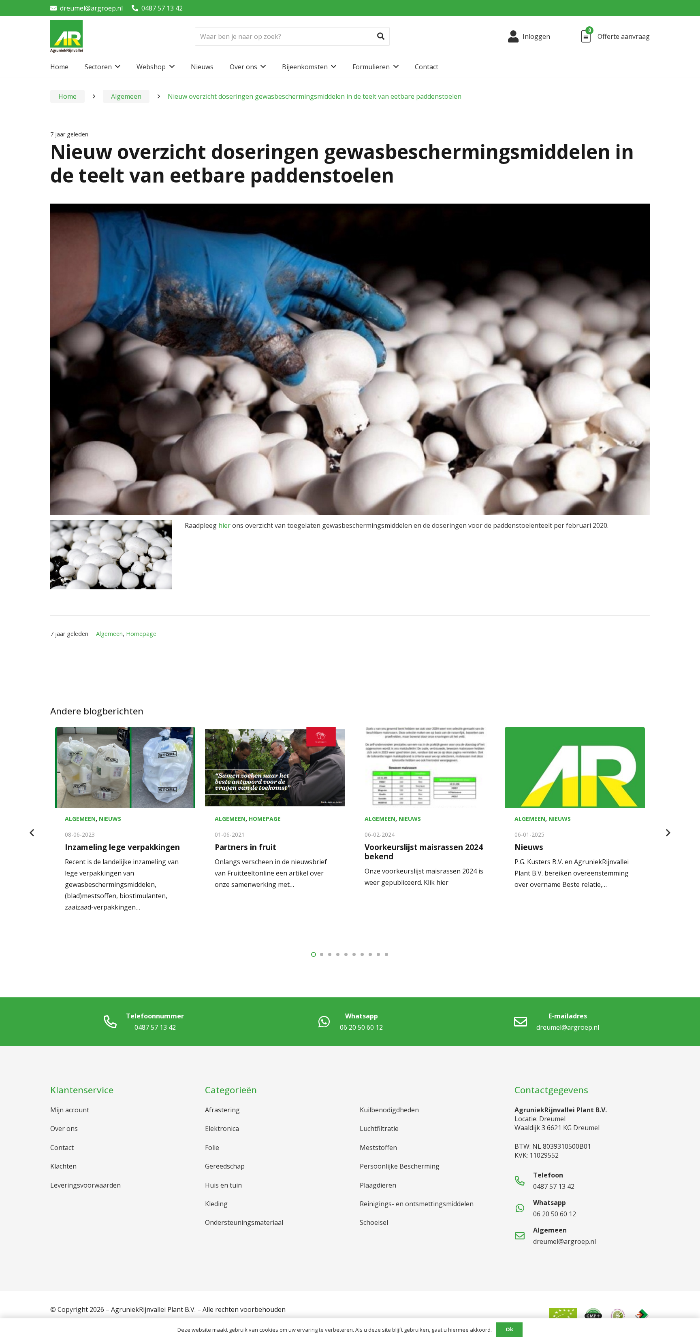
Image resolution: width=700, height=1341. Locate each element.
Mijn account (69, 1109)
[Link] (66, 36)
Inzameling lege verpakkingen (122, 847)
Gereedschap (225, 1166)
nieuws (110, 818)
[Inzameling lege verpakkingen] (125, 767)
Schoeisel (374, 1222)
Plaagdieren (378, 1185)
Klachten (63, 1166)
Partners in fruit (245, 847)
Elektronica (222, 1128)
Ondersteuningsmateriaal (244, 1222)
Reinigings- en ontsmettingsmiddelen (417, 1203)
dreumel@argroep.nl (91, 8)
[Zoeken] (380, 36)
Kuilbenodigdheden (389, 1109)
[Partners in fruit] (275, 767)
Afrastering (222, 1109)
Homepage (141, 634)
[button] (313, 954)
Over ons (64, 1128)
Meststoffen (378, 1147)
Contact (62, 1147)
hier (224, 525)
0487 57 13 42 (162, 8)
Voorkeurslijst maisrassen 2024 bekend (424, 852)
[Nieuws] (575, 767)
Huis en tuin (223, 1185)
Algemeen (109, 634)
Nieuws (528, 847)
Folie (212, 1147)
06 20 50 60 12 (361, 1027)
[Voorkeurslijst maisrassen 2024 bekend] (425, 767)
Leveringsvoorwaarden (85, 1185)
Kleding (216, 1203)
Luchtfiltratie (379, 1128)
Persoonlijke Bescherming (400, 1166)
